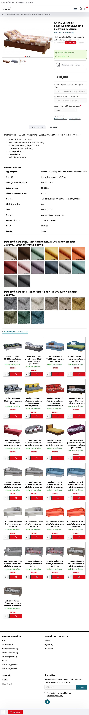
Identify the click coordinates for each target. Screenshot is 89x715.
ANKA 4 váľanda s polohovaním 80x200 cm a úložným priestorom (33, 360)
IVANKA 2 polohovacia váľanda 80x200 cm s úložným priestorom (13, 563)
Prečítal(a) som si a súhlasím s (59, 694)
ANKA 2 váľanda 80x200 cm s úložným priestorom (12, 358)
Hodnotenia (53, 127)
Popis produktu (37, 127)
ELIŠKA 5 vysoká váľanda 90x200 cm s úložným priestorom (76, 484)
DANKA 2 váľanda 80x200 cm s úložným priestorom (55, 358)
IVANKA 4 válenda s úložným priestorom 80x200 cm (33, 563)
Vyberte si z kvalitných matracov (67, 106)
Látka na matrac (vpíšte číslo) (66, 96)
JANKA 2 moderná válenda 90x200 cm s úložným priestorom (33, 484)
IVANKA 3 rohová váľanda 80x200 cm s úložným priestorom (76, 400)
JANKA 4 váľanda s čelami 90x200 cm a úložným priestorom (12, 603)
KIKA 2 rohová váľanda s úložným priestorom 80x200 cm (55, 524)
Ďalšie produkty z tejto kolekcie (15, 332)
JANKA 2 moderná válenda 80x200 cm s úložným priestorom (12, 484)
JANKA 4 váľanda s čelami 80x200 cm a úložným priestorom (76, 563)
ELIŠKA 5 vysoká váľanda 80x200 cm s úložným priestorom (55, 484)
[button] (4, 39)
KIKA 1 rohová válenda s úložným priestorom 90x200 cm (34, 524)
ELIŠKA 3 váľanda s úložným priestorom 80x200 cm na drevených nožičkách (34, 402)
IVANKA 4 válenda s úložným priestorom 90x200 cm (55, 563)
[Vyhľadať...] (80, 8)
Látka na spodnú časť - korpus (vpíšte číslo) (68, 85)
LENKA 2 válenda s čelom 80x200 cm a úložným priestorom (55, 442)
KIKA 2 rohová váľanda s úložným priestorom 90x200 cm (76, 524)
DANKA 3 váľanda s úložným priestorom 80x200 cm (76, 358)
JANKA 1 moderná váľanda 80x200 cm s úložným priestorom (33, 442)
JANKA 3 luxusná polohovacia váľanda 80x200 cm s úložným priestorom (76, 444)
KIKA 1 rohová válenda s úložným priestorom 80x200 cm (12, 524)
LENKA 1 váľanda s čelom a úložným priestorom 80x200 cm (13, 442)
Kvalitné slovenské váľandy (64, 32)
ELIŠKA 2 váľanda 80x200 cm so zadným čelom (13, 400)
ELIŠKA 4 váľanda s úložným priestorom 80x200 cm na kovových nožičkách (55, 402)
